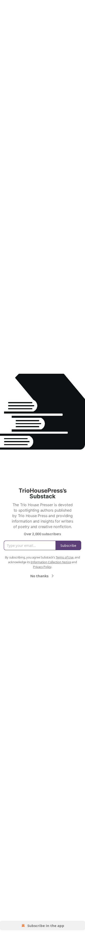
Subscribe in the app (45, 925)
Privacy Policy (42, 567)
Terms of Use (64, 557)
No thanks (39, 575)
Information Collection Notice (51, 562)
